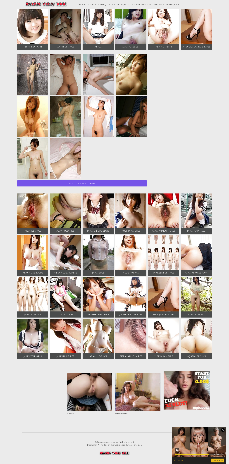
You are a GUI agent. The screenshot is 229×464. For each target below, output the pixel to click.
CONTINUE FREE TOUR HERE (82, 183)
